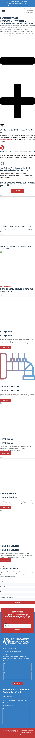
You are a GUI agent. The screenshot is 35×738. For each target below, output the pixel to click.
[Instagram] (17, 735)
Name (1, 581)
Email (1, 592)
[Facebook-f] (15, 735)
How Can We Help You (7, 597)
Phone (2, 587)
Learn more (5, 347)
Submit (17, 602)
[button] (3, 10)
